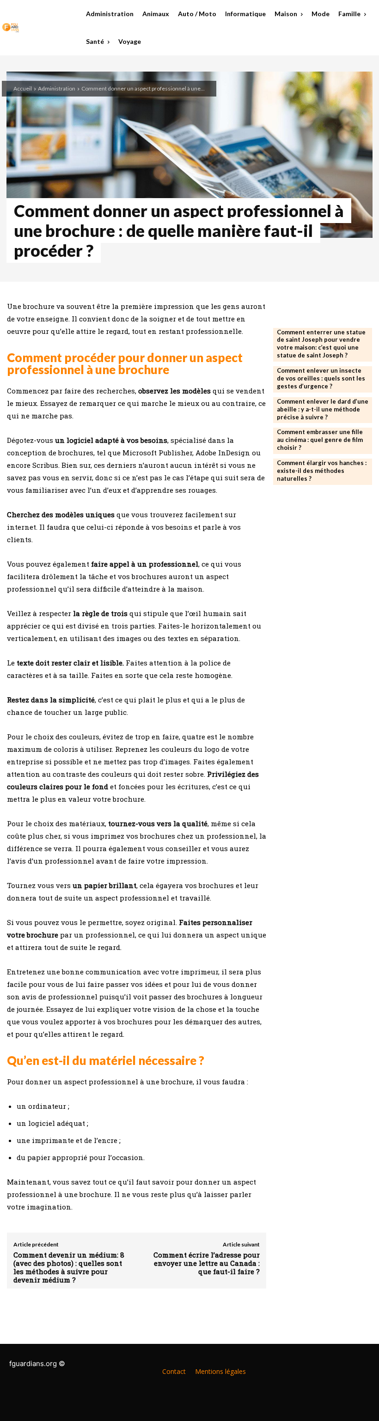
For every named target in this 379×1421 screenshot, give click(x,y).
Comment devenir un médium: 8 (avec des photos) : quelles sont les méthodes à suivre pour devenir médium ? (68, 1267)
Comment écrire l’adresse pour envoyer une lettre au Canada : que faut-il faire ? (206, 1263)
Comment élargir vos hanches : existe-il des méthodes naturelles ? (322, 470)
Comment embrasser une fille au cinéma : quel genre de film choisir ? (320, 439)
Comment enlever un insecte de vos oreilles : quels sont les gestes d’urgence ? (321, 378)
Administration (56, 88)
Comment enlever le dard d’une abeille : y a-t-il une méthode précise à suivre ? (322, 409)
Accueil (22, 88)
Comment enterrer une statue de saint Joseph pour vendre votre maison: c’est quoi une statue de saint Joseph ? (321, 343)
